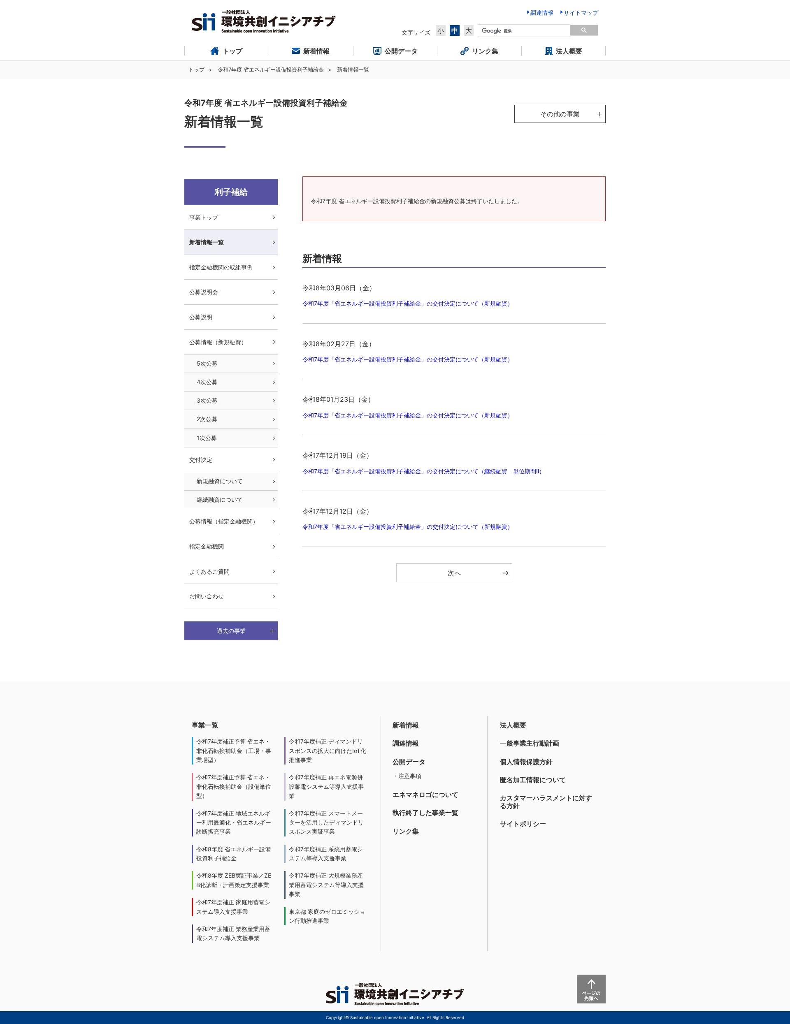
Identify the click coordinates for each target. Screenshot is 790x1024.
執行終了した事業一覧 (425, 812)
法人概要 (513, 725)
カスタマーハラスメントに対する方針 (546, 801)
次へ (454, 573)
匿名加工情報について (533, 779)
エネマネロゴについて (425, 794)
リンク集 (406, 831)
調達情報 (406, 743)
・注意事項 (407, 775)
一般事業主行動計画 (529, 743)
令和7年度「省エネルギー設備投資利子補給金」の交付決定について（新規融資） (407, 303)
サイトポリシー (523, 823)
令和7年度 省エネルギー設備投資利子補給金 (271, 69)
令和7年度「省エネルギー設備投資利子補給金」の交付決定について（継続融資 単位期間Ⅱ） (423, 471)
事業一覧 (205, 725)
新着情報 (406, 725)
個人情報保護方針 (526, 761)
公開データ (409, 762)
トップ (196, 69)
